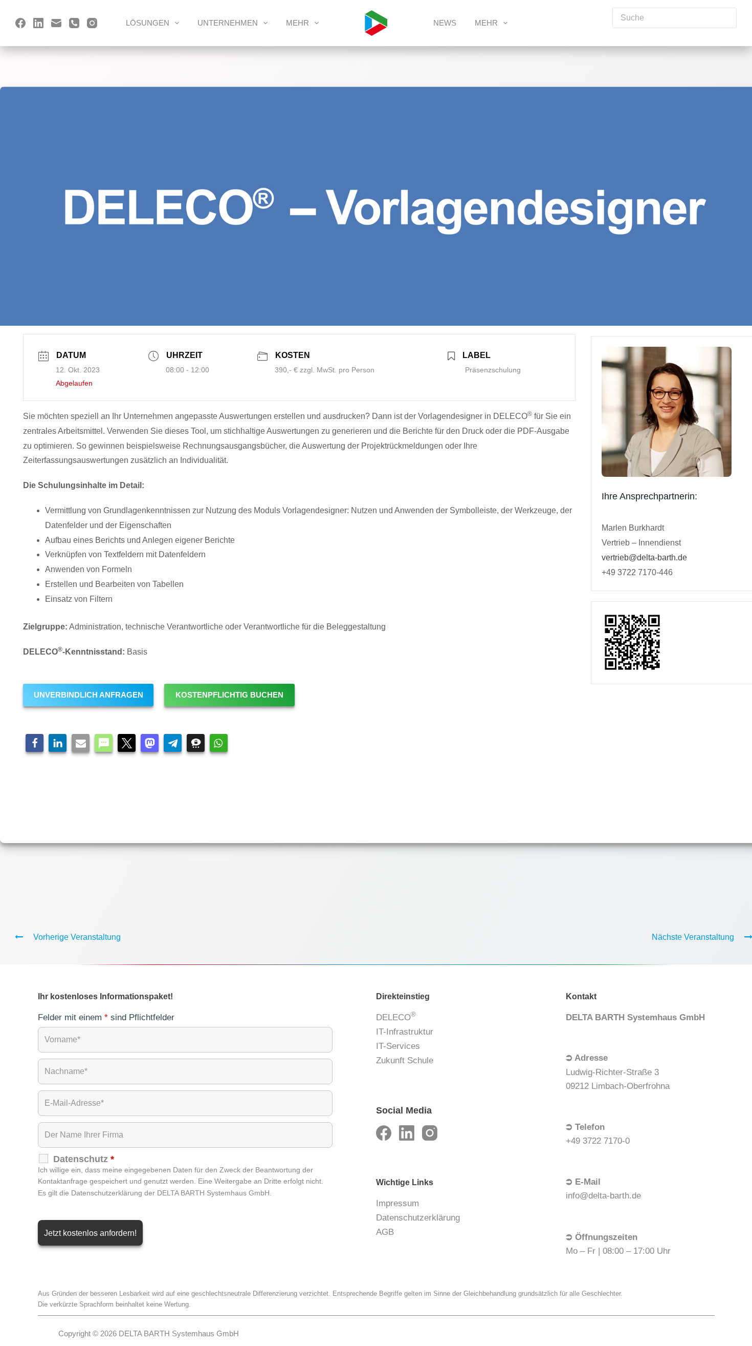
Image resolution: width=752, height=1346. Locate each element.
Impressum (397, 1203)
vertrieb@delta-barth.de (644, 557)
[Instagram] (92, 23)
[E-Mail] (56, 23)
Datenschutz (83, 1159)
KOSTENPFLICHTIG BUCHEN (229, 694)
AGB (385, 1232)
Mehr (297, 22)
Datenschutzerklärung (418, 1218)
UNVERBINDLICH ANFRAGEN (88, 694)
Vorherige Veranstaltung (77, 937)
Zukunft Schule (404, 1060)
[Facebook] (20, 23)
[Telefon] (74, 23)
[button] (34, 743)
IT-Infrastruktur (404, 1032)
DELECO (396, 1016)
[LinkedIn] (38, 23)
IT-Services (398, 1046)
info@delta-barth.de (603, 1196)
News (444, 22)
